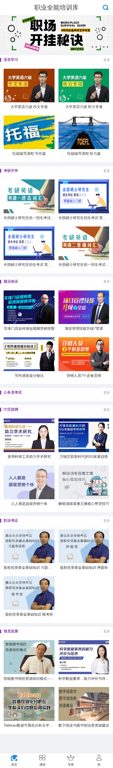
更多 (106, 60)
